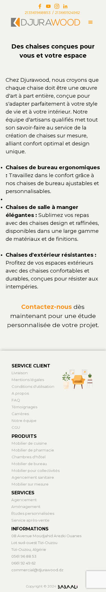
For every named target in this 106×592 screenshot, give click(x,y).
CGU (16, 427)
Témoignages (24, 407)
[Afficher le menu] (91, 22)
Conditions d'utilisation (33, 386)
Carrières (20, 413)
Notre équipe (24, 420)
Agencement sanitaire (33, 477)
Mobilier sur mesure (30, 484)
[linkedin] (65, 6)
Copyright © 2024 (41, 586)
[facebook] (40, 6)
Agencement (24, 499)
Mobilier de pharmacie (33, 450)
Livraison (20, 373)
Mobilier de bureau (29, 463)
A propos (20, 393)
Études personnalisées (32, 513)
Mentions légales (28, 379)
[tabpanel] (52, 12)
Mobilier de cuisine (29, 443)
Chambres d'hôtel (29, 457)
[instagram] (57, 6)
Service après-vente (30, 520)
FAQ (16, 400)
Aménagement (25, 506)
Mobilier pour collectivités (36, 470)
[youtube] (48, 6)
